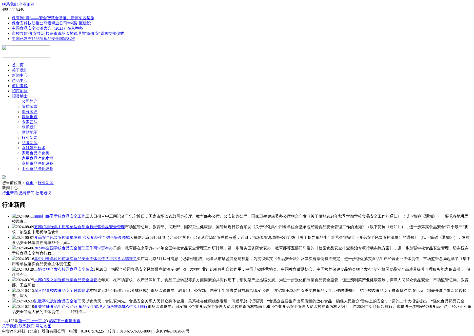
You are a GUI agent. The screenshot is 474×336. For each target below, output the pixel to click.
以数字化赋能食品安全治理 (57, 301)
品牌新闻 (30, 143)
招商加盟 (20, 91)
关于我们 (20, 70)
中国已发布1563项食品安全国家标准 (43, 39)
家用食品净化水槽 (37, 158)
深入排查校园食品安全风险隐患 (61, 290)
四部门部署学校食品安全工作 (59, 216)
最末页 (74, 321)
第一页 (24, 321)
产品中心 (20, 80)
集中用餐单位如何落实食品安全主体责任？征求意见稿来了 (85, 259)
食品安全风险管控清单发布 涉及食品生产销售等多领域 (82, 237)
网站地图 (30, 132)
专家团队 (30, 122)
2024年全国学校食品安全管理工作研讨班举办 (73, 248)
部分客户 (30, 112)
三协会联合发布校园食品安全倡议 (63, 269)
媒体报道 (30, 117)
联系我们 (10, 4)
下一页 (63, 321)
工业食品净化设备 (37, 169)
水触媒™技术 (33, 148)
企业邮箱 (27, 4)
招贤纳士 (20, 96)
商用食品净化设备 (37, 163)
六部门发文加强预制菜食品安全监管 (65, 280)
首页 (30, 183)
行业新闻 (30, 137)
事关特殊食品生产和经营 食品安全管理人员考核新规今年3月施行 (91, 306)
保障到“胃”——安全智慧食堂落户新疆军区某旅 (53, 18)
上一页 (36, 321)
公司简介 (30, 101)
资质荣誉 (30, 106)
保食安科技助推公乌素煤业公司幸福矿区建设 (51, 23)
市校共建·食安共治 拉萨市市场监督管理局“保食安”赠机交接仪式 (68, 33)
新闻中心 (20, 75)
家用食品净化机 (35, 153)
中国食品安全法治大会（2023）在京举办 (47, 28)
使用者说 (20, 86)
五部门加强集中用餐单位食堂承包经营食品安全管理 (79, 227)
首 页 (18, 65)
